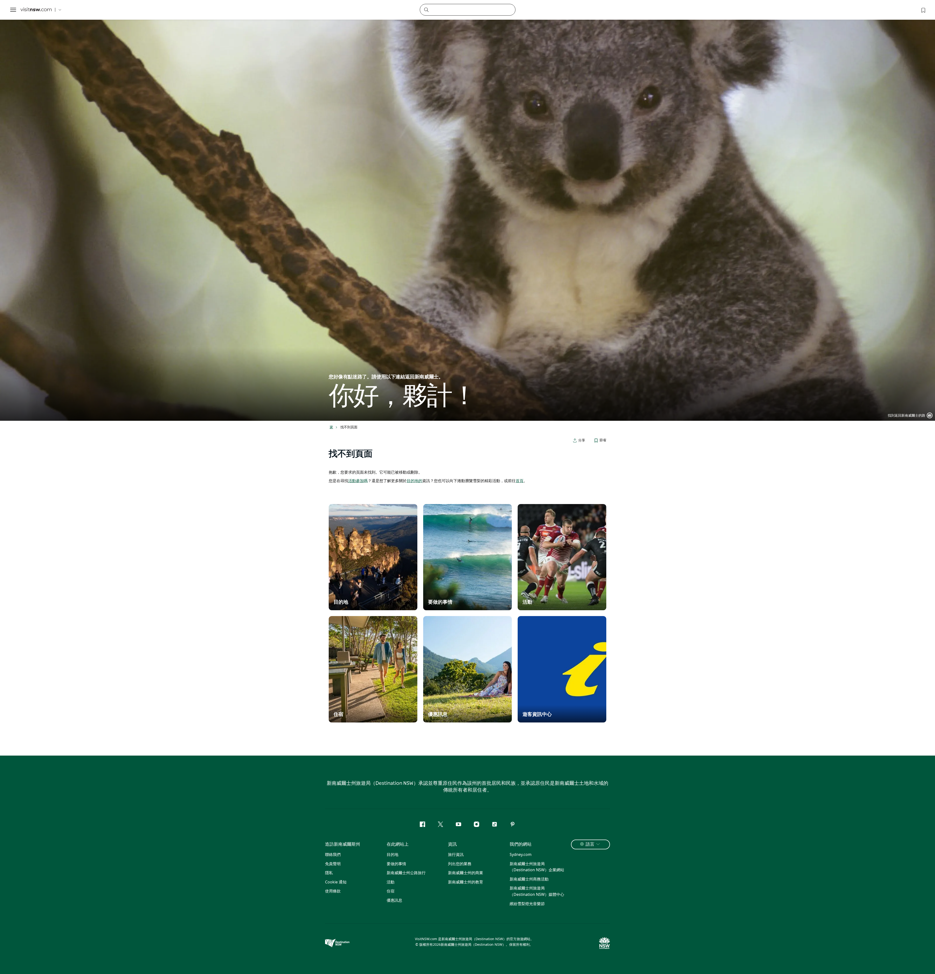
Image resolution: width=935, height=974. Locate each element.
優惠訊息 (394, 900)
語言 (590, 844)
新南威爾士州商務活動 (529, 879)
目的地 (392, 854)
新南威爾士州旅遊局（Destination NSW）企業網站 (537, 867)
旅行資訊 (456, 854)
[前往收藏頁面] (922, 9)
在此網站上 (398, 844)
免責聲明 (333, 863)
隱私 (329, 872)
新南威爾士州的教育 (465, 882)
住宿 (390, 891)
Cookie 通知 (335, 882)
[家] (36, 10)
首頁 (520, 480)
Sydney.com (521, 854)
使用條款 (333, 891)
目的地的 (414, 480)
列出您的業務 (459, 863)
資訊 (452, 844)
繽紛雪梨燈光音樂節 (527, 903)
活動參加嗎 (358, 480)
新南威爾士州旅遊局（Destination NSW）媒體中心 (537, 891)
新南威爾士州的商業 (465, 872)
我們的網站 (521, 844)
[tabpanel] (467, 210)
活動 (390, 882)
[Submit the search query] (426, 9)
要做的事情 (396, 863)
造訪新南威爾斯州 (342, 844)
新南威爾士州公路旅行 (406, 872)
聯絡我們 (333, 854)
